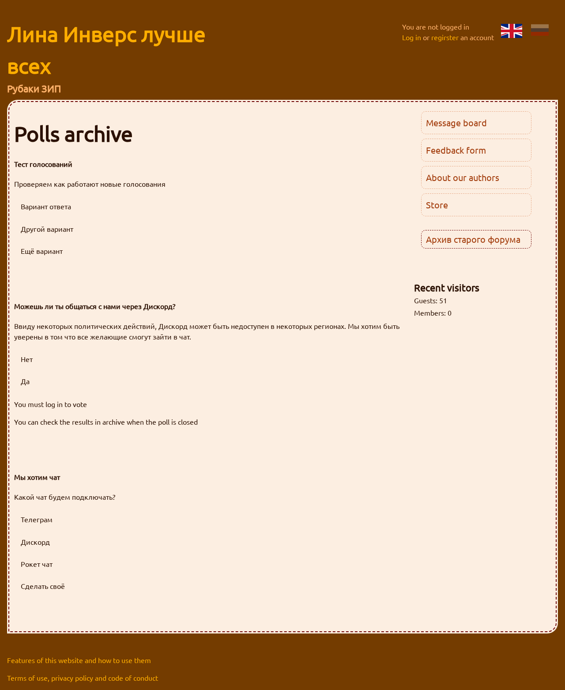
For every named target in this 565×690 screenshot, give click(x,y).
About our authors (462, 177)
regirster (445, 37)
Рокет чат (37, 563)
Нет (27, 358)
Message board (456, 122)
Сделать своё (43, 585)
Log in (411, 37)
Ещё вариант (42, 250)
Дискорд (35, 541)
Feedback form (456, 149)
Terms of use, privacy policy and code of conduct (82, 677)
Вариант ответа (46, 206)
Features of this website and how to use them (79, 660)
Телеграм (37, 519)
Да (25, 381)
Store (437, 204)
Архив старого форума (473, 239)
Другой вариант (47, 228)
